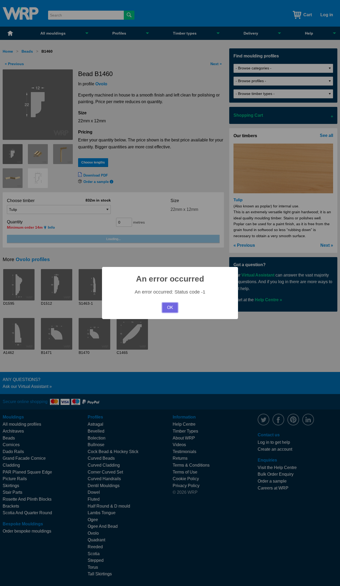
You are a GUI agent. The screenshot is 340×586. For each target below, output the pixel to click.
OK (170, 307)
